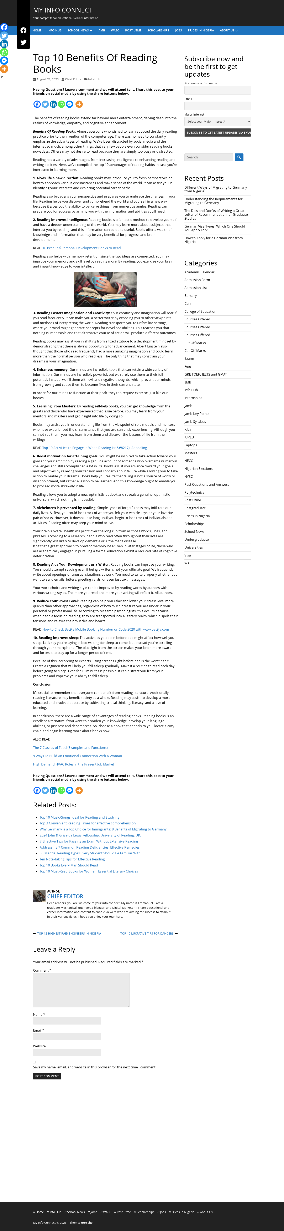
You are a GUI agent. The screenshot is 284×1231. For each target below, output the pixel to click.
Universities (193, 547)
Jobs (178, 30)
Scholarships (158, 30)
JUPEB (189, 437)
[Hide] (1, 77)
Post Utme (133, 30)
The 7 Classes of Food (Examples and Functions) (70, 747)
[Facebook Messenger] (69, 102)
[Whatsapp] (61, 102)
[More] (79, 102)
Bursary (190, 295)
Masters (190, 453)
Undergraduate (196, 539)
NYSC (188, 476)
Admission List (195, 287)
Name (39, 1014)
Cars (187, 303)
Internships (193, 398)
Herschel (87, 1223)
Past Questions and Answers (206, 484)
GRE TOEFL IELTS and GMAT (205, 374)
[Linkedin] (53, 102)
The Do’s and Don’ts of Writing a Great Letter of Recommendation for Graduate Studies (216, 214)
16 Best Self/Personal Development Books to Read (81, 248)
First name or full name (200, 83)
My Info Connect (63, 9)
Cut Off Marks (195, 343)
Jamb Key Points (197, 413)
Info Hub (55, 30)
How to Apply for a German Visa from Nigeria (213, 240)
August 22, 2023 (48, 79)
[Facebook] (23, 30)
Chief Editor (73, 79)
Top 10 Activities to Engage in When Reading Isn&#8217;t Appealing (94, 448)
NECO (188, 460)
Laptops (190, 445)
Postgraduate (195, 508)
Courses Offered (197, 319)
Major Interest (194, 114)
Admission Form (197, 280)
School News (78, 30)
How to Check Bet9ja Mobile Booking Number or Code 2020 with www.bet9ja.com (105, 629)
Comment (42, 970)
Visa (187, 555)
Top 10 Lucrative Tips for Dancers (147, 933)
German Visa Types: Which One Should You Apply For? (214, 228)
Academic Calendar (199, 272)
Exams (189, 358)
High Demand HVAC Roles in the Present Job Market (73, 764)
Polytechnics (194, 492)
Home (37, 30)
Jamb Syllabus (195, 421)
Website (39, 1046)
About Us (227, 30)
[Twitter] (23, 42)
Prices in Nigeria (201, 30)
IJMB (187, 382)
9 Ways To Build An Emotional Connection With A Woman (77, 756)
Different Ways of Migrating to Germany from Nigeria (215, 189)
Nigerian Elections (198, 468)
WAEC (115, 30)
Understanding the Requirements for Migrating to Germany (213, 201)
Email (38, 1030)
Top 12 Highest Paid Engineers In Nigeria (67, 933)
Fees (187, 366)
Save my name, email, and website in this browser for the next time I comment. (94, 1067)
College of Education (200, 311)
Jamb (101, 30)
